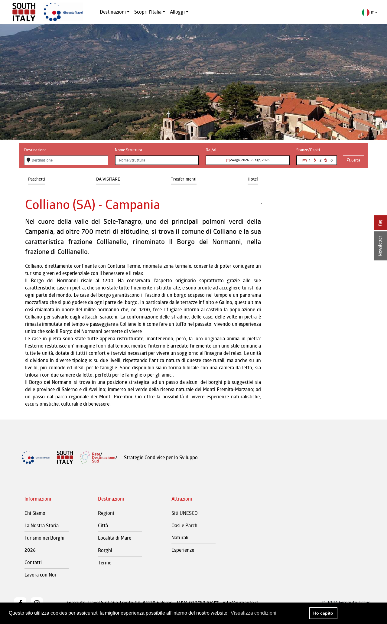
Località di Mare (114, 537)
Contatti (33, 562)
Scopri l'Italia (147, 11)
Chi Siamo (34, 513)
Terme (104, 562)
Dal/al (211, 149)
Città (103, 525)
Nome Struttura (128, 149)
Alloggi (177, 11)
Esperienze (182, 550)
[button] (369, 12)
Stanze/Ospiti (308, 149)
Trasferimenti (184, 179)
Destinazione (35, 149)
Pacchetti (36, 179)
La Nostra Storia (41, 525)
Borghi (105, 550)
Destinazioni (113, 11)
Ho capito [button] (323, 613)
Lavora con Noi (40, 574)
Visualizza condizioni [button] (253, 613)
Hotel (253, 179)
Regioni (106, 513)
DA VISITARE (108, 179)
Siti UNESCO (184, 513)
